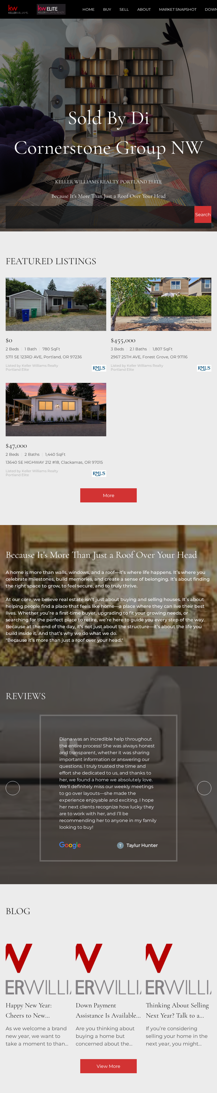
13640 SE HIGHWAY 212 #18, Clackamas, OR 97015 (54, 462)
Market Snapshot (177, 9)
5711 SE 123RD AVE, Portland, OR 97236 (44, 356)
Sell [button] (124, 9)
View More (108, 1066)
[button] (202, 214)
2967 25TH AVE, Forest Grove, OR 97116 (149, 356)
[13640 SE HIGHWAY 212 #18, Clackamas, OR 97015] (56, 409)
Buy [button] (107, 9)
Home (89, 9)
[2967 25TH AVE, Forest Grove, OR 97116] (161, 304)
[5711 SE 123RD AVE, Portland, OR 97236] (56, 304)
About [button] (144, 9)
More (108, 495)
